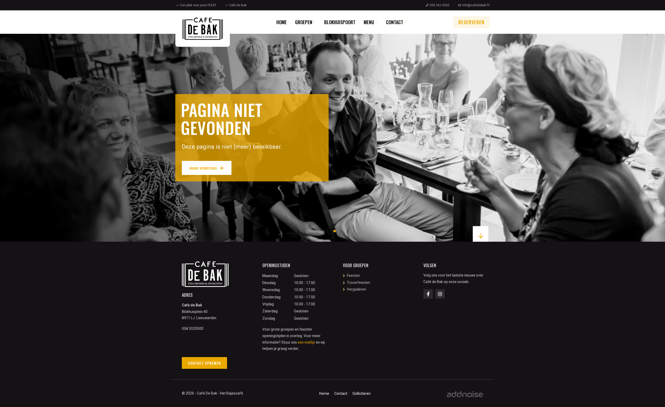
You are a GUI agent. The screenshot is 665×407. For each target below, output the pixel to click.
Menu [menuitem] (369, 22)
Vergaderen (356, 289)
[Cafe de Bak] (202, 28)
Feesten (353, 275)
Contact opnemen (204, 363)
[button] (330, 231)
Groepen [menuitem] (303, 22)
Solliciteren (362, 393)
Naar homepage (203, 168)
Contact (340, 393)
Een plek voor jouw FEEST (198, 5)
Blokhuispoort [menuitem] (339, 22)
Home (324, 393)
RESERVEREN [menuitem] (471, 22)
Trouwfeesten (358, 282)
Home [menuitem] (281, 22)
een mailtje (306, 342)
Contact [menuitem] (394, 22)
